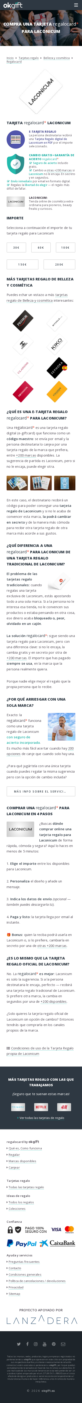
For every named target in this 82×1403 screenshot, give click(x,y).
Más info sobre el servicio (44, 791)
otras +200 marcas (59, 170)
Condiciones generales (25, 1274)
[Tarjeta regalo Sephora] (57, 377)
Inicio (10, 58)
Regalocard (14, 61)
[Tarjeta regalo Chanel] (23, 354)
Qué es (14, 1148)
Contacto (15, 1268)
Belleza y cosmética (57, 58)
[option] (18, 1107)
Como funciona (31, 1148)
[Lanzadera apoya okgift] (42, 1322)
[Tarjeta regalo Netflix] (41, 1107)
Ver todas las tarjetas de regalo (42, 1118)
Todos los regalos (21, 1202)
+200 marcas (26, 455)
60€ (41, 247)
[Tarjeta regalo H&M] (64, 1107)
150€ (22, 264)
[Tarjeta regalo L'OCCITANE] (57, 401)
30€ (16, 247)
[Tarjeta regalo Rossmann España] (23, 401)
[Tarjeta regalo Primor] (23, 330)
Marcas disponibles (22, 1161)
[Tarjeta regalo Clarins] (23, 377)
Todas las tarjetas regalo (26, 1187)
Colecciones (17, 1209)
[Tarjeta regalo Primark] (18, 1107)
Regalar (14, 1155)
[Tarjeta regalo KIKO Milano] (57, 354)
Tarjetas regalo (29, 58)
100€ (65, 247)
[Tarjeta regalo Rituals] (57, 330)
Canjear (14, 1167)
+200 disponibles (54, 1001)
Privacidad (16, 1287)
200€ (59, 264)
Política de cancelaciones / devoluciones (37, 1281)
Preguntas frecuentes (24, 1262)
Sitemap (14, 1294)
